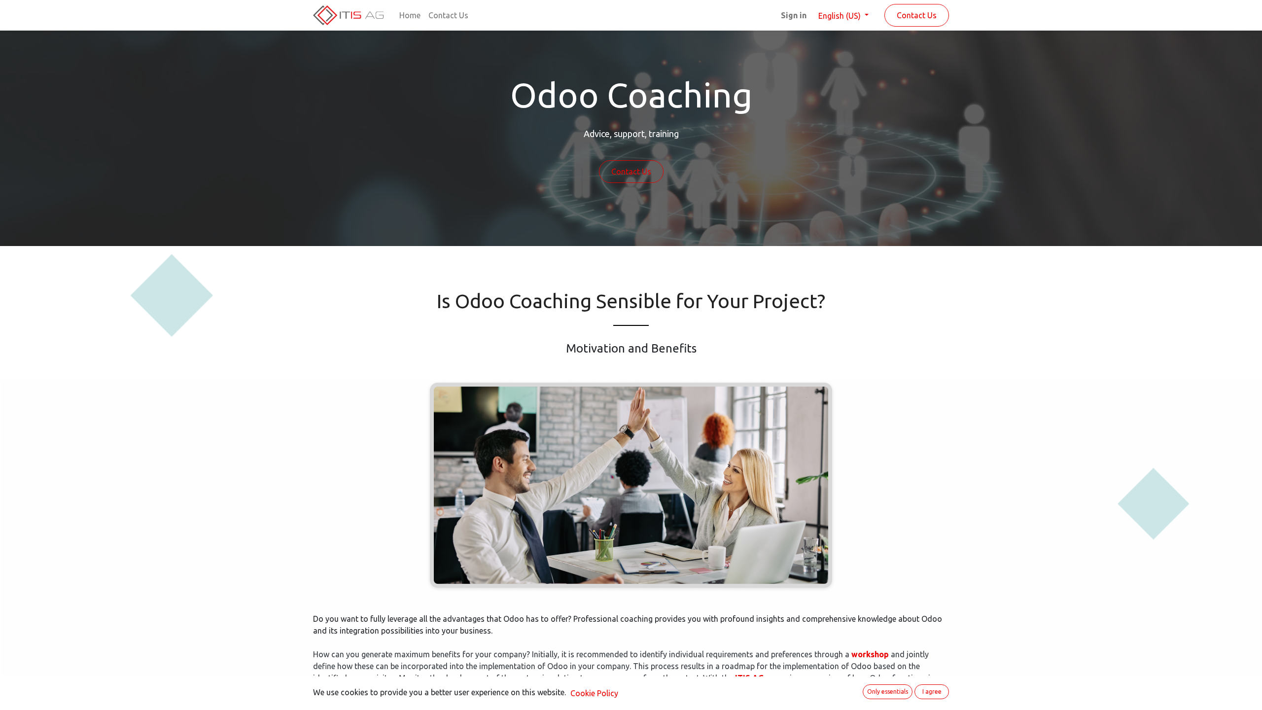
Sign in (793, 15)
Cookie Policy (594, 693)
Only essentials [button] (887, 691)
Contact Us (917, 15)
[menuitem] (409, 15)
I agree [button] (932, 691)
